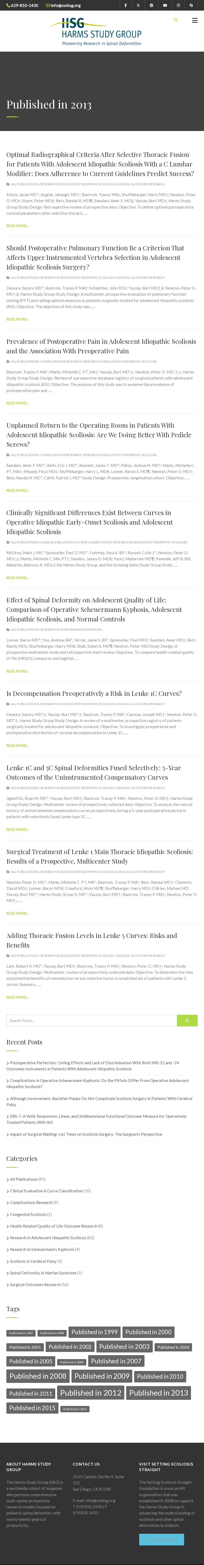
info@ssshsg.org (100, 1500)
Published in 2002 (70, 1346)
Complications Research (61, 361)
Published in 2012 (90, 1392)
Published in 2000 (148, 1332)
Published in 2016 (75, 1409)
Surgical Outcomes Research (140, 184)
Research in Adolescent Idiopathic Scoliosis (77, 184)
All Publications (25, 184)
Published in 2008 (38, 1376)
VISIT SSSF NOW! (161, 1539)
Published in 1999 (94, 1332)
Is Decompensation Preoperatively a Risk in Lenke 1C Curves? (94, 693)
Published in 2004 (173, 1347)
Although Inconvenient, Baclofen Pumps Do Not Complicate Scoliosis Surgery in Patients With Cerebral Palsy (99, 1101)
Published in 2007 (116, 1361)
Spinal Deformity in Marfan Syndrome (43, 1272)
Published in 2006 (71, 1362)
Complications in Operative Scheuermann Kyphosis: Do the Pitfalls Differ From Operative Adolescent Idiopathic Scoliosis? (97, 1083)
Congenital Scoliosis (28, 1214)
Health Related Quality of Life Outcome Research (53, 1226)
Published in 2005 (30, 1361)
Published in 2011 (30, 1393)
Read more (16, 226)
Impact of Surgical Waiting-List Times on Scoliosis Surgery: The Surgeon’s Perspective (86, 1134)
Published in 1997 (21, 1333)
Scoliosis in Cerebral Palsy (33, 1261)
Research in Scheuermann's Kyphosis (71, 630)
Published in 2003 (124, 1346)
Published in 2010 (160, 1376)
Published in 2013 (158, 1392)
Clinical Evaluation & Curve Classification (76, 542)
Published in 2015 (32, 1407)
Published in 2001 (25, 1347)
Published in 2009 (101, 1376)
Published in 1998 (52, 1333)
